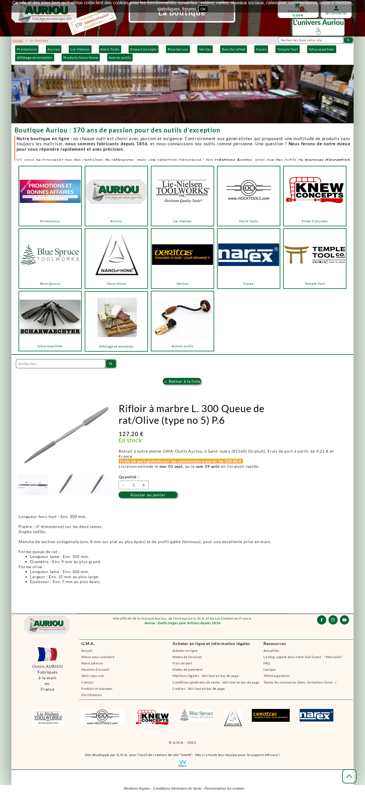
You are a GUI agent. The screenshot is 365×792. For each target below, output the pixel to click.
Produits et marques (97, 688)
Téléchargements (276, 676)
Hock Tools (110, 49)
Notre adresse (92, 663)
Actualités (271, 650)
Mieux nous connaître (98, 657)
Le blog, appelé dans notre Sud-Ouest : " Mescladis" (303, 657)
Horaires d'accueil (95, 669)
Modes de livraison (187, 657)
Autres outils (120, 57)
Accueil (87, 650)
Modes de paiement (188, 669)
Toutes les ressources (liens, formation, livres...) (299, 682)
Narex (261, 49)
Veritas (205, 49)
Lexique (269, 669)
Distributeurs (91, 695)
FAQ (266, 663)
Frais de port (182, 663)
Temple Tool (287, 49)
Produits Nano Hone (80, 57)
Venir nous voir (92, 676)
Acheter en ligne (185, 650)
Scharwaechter (321, 49)
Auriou (54, 49)
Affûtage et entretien (34, 57)
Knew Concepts (143, 49)
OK (203, 9)
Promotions (27, 49)
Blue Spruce (178, 49)
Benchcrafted (233, 49)
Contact (87, 682)
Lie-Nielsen (80, 49)
